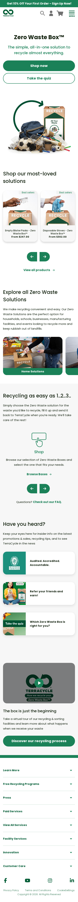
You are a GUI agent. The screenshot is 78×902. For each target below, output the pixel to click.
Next (45, 256)
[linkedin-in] (72, 880)
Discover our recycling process (39, 741)
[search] (43, 13)
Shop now (39, 65)
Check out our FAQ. (47, 502)
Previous (32, 256)
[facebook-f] (5, 880)
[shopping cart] (60, 13)
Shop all (32, 356)
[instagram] (50, 880)
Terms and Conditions (38, 890)
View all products (37, 270)
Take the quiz (39, 78)
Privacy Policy (11, 890)
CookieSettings (66, 890)
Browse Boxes (37, 474)
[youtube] (27, 880)
